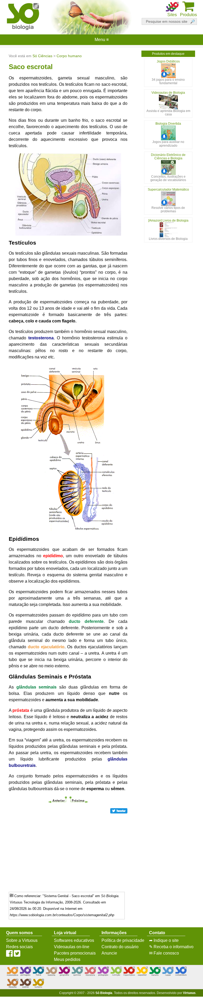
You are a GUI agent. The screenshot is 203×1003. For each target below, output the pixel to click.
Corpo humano (69, 56)
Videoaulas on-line (71, 946)
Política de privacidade (123, 940)
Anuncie (109, 953)
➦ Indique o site (164, 940)
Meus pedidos (67, 959)
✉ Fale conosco (164, 953)
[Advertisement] (68, 851)
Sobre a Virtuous (22, 940)
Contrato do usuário (120, 946)
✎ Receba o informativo (171, 946)
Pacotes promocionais (75, 953)
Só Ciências (42, 56)
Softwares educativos (74, 940)
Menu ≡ (101, 39)
